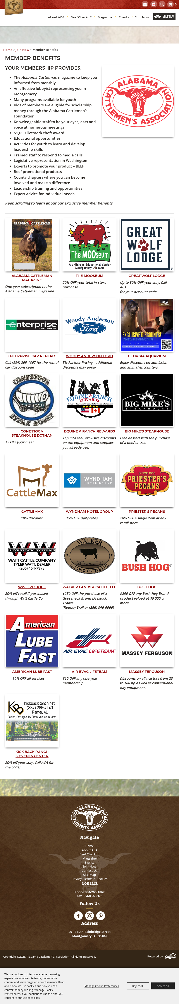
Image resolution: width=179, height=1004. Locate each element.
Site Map (89, 875)
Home (7, 50)
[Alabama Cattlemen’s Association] (14, 7)
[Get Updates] (144, 4)
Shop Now (168, 16)
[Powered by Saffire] (170, 956)
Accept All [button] (163, 986)
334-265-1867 (95, 892)
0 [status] (176, 4)
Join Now (142, 17)
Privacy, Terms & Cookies (90, 879)
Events (124, 17)
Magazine (105, 17)
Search (162, 4)
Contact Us (89, 870)
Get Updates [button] (145, 4)
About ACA (56, 17)
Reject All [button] (137, 986)
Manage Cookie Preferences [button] (101, 986)
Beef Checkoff (81, 17)
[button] (138, 101)
